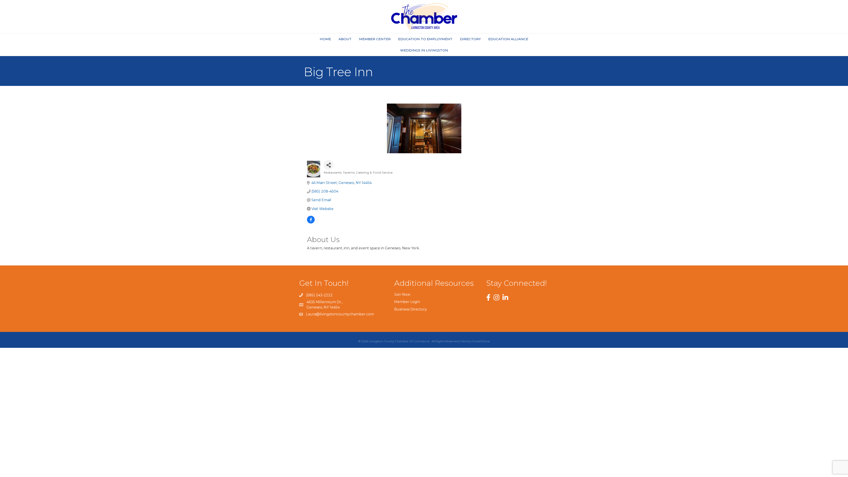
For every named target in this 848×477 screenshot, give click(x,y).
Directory (470, 39)
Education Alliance (508, 39)
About (345, 39)
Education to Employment (425, 39)
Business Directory (410, 309)
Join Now (402, 294)
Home (325, 39)
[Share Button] (328, 165)
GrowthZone (480, 341)
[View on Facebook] (311, 222)
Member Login (407, 302)
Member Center (375, 39)
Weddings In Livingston (424, 50)
